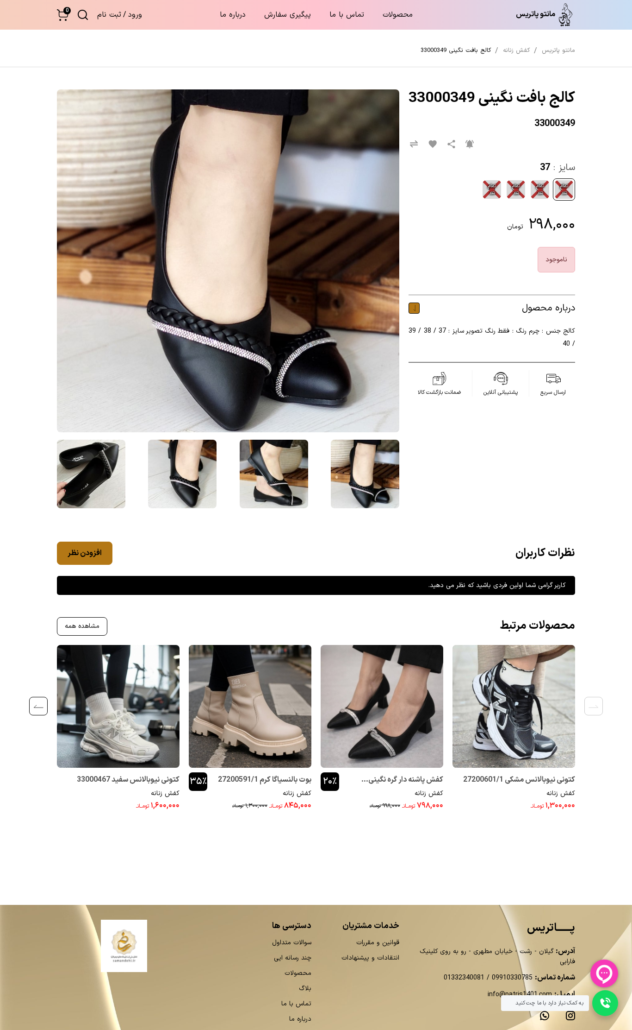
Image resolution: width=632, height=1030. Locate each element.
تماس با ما (346, 14)
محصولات (398, 14)
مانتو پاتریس (558, 50)
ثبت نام (109, 14)
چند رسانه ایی (292, 958)
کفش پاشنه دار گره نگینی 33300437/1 (405, 780)
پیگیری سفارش (287, 14)
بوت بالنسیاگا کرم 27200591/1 (264, 779)
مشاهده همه (82, 626)
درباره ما (233, 14)
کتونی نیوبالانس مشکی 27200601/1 (519, 779)
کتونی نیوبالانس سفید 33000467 (128, 779)
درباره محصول (548, 308)
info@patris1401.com (520, 994)
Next (38, 706)
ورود (135, 14)
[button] (62, 15)
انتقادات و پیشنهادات (370, 958)
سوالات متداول (291, 943)
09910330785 (511, 978)
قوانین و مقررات (377, 943)
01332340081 (464, 978)
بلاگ (305, 988)
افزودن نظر (85, 553)
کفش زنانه (560, 793)
